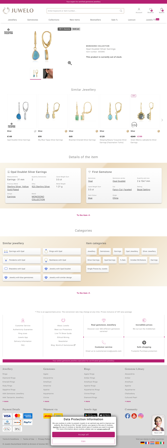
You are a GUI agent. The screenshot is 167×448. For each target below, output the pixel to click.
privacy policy (102, 429)
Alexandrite (48, 378)
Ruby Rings (7, 386)
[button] (139, 11)
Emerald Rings (9, 382)
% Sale (123, 260)
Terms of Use (28, 439)
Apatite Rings (90, 386)
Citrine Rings (89, 393)
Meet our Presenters (63, 329)
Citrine (46, 397)
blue (90, 198)
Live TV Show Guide (63, 333)
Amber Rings (89, 378)
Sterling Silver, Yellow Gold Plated (18, 188)
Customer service (103, 347)
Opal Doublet (119, 181)
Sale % (114, 20)
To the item (82, 215)
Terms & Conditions (11, 439)
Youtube (134, 416)
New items (75, 20)
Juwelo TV (152, 20)
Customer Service (22, 325)
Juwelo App (23, 337)
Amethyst (47, 382)
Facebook (127, 416)
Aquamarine (48, 393)
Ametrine (47, 386)
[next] (161, 120)
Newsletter (63, 341)
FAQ (23, 345)
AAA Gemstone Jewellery (13, 393)
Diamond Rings (9, 378)
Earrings (11, 196)
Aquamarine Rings (92, 390)
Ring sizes (22, 333)
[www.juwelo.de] (142, 443)
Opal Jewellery (132, 251)
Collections (54, 20)
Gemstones (32, 20)
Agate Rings (89, 374)
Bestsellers (95, 20)
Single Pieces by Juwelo (97, 269)
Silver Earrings (93, 260)
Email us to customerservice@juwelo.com (104, 351)
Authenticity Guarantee (23, 329)
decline (56, 427)
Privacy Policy (44, 439)
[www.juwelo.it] (162, 443)
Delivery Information (22, 341)
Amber (128, 378)
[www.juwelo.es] (157, 443)
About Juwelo (63, 325)
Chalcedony (130, 393)
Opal (90, 181)
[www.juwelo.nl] (152, 443)
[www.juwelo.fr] (147, 443)
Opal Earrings (109, 260)
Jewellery (12, 20)
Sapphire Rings (9, 390)
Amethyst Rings (91, 382)
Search (121, 10)
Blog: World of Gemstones (62, 345)
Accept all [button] (83, 434)
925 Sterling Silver (41, 186)
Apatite (46, 390)
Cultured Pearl (131, 397)
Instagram (140, 416)
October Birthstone (138, 260)
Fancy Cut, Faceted (122, 189)
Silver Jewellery (149, 251)
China (115, 198)
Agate (45, 374)
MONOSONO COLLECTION (38, 198)
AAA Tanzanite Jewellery (13, 397)
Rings (5, 374)
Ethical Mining (63, 337)
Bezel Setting (143, 189)
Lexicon (132, 20)
